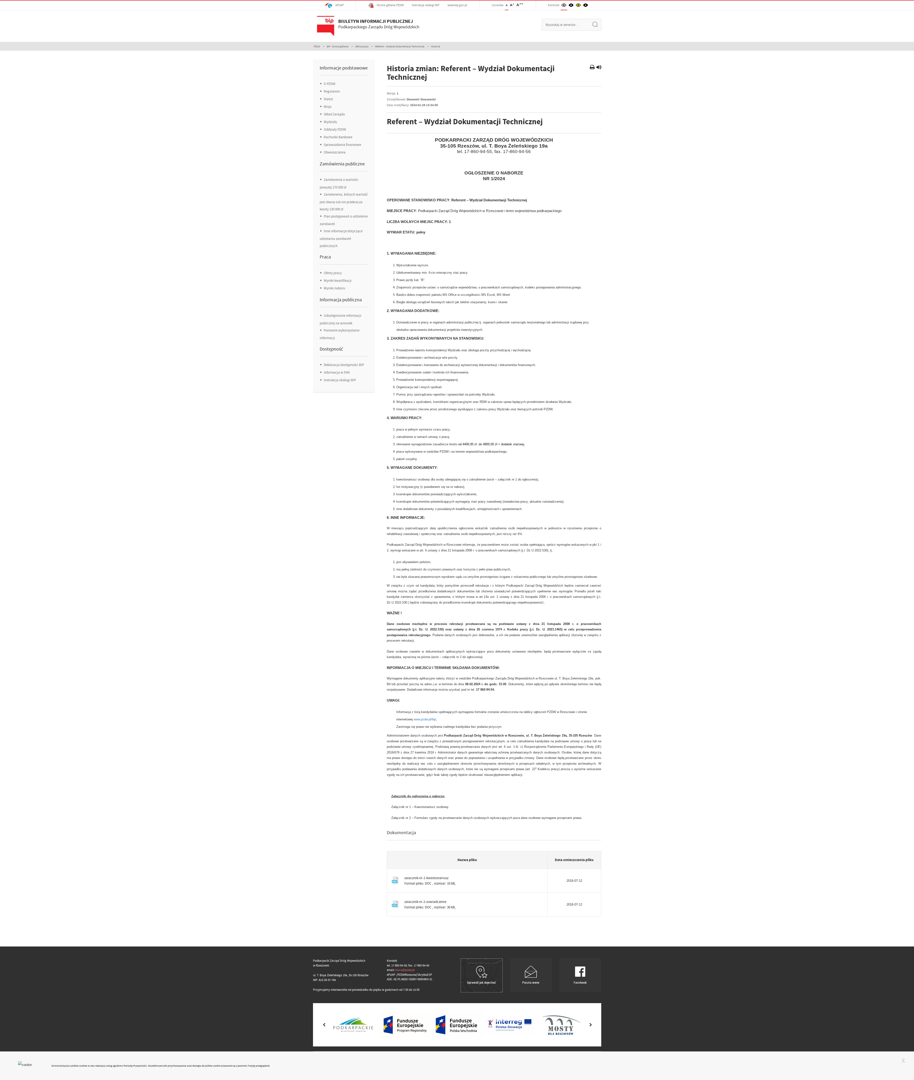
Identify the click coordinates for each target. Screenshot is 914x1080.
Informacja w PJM (336, 372)
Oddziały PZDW (334, 129)
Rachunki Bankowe (337, 137)
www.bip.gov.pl (457, 5)
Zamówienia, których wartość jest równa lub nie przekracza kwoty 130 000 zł (344, 202)
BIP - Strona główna (337, 46)
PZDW (317, 46)
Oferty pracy (361, 46)
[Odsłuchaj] (598, 67)
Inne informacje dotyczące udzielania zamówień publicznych (341, 238)
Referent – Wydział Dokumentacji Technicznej (399, 46)
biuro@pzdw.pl (405, 970)
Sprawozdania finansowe (342, 144)
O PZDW (329, 83)
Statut (328, 99)
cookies (83, 1065)
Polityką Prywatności (135, 1065)
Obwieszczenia (334, 152)
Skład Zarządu (334, 114)
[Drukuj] (593, 67)
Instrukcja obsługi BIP (425, 5)
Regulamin (331, 91)
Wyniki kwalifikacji (337, 280)
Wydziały (330, 121)
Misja (327, 106)
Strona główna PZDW (390, 5)
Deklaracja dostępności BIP (343, 364)
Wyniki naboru (334, 288)
